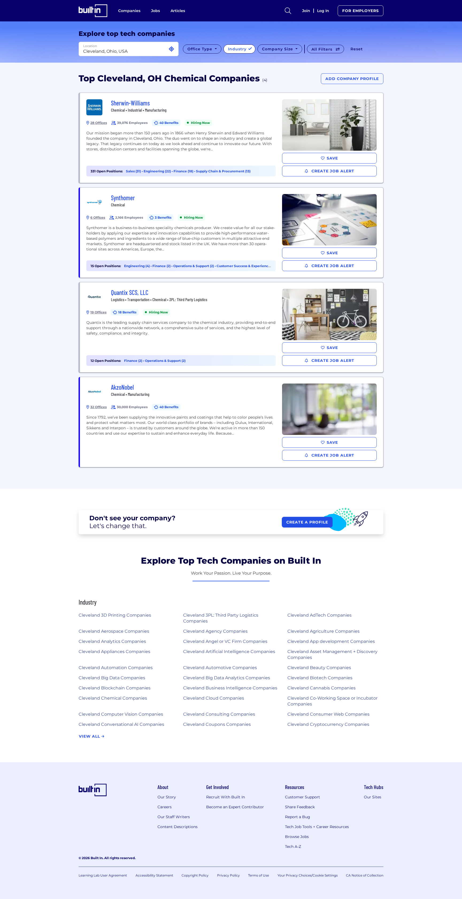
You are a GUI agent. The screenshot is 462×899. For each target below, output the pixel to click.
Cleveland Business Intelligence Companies (230, 688)
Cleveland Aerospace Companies (114, 631)
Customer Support (302, 797)
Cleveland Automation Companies (116, 667)
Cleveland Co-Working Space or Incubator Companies (332, 701)
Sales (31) (134, 171)
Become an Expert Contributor (235, 807)
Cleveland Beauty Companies (319, 667)
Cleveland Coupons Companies (217, 724)
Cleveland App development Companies (331, 641)
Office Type (200, 49)
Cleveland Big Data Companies (112, 677)
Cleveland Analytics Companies (112, 641)
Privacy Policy (228, 875)
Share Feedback (300, 807)
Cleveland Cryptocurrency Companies (328, 724)
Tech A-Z (293, 846)
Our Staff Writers (173, 816)
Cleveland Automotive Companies (220, 667)
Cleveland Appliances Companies (114, 651)
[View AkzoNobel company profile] (231, 422)
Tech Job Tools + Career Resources (317, 826)
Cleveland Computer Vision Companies (121, 714)
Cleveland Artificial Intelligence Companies (229, 651)
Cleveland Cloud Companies (213, 698)
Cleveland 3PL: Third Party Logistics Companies (220, 618)
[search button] (288, 10)
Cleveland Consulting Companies (219, 714)
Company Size (278, 49)
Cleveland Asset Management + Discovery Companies (332, 654)
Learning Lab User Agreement (103, 875)
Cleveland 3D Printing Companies (115, 615)
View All (90, 736)
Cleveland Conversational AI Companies (121, 724)
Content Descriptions (177, 826)
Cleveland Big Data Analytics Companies (226, 677)
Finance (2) (161, 266)
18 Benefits (127, 312)
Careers (164, 807)
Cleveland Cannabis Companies (321, 688)
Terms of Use (258, 875)
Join (306, 10)
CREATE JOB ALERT (332, 171)
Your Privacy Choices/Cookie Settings (308, 875)
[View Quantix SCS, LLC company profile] (231, 327)
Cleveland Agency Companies (215, 631)
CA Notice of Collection (364, 875)
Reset (357, 49)
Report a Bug (297, 816)
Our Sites (372, 797)
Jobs (155, 10)
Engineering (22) (158, 171)
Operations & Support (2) (194, 266)
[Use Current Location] (171, 49)
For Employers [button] (360, 10)
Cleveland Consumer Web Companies (328, 714)
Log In (323, 10)
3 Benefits (163, 217)
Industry (238, 49)
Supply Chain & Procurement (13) (223, 171)
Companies (129, 10)
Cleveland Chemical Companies (113, 698)
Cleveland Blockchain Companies (115, 688)
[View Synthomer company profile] (231, 233)
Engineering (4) (137, 266)
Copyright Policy (195, 875)
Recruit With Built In (225, 797)
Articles (178, 10)
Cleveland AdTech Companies (319, 615)
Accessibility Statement (154, 875)
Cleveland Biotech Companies (319, 677)
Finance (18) (184, 171)
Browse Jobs (297, 836)
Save (332, 158)
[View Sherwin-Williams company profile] (231, 138)
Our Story (166, 797)
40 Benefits (168, 123)
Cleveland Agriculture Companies (323, 631)
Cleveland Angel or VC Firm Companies (225, 641)
